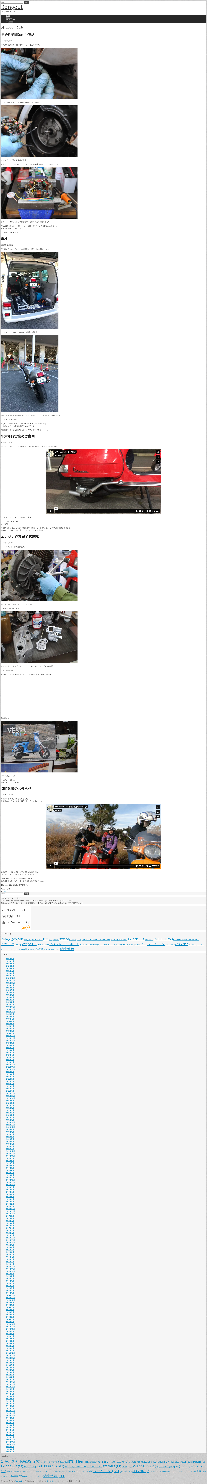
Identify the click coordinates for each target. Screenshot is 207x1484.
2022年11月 (10, 1067)
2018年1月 (10, 1206)
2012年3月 (10, 1374)
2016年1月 (10, 1264)
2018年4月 (10, 1199)
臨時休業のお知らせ (16, 788)
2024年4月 (10, 1026)
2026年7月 (10, 961)
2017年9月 (10, 1216)
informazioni (10, 20)
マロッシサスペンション (173, 1471)
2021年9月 (10, 1100)
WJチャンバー (43, 944)
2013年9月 (10, 1331)
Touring (17, 944)
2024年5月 (10, 1023)
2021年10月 (10, 1098)
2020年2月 (10, 1146)
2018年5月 (10, 1197)
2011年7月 (10, 1394)
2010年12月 (10, 1410)
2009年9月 (10, 1447)
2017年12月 (10, 1209)
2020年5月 (10, 1139)
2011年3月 (10, 1403)
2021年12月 (10, 1093)
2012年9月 (10, 1360)
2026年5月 (10, 966)
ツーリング (156, 943)
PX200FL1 (193, 939)
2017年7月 (10, 1221)
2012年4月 (10, 1372)
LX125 (84, 939)
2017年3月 (10, 1230)
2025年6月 (10, 992)
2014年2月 (10, 1319)
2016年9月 (10, 1245)
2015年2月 (10, 1290)
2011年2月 (10, 1406)
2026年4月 (10, 968)
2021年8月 (10, 1103)
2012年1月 (10, 1379)
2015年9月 (10, 1273)
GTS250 (64, 939)
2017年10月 (10, 1213)
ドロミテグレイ (170, 945)
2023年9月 (10, 1043)
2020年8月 (10, 1132)
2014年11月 (10, 1298)
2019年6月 (10, 1165)
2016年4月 (10, 1257)
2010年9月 (10, 1418)
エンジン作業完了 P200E (20, 536)
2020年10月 (10, 1127)
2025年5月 (10, 995)
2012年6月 (10, 1367)
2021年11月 (10, 1096)
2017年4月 (10, 1228)
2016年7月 (10, 1249)
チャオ (131, 945)
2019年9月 (10, 1158)
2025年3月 (10, 999)
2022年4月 (10, 1084)
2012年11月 (10, 1355)
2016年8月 (10, 1247)
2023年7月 (10, 1048)
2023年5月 (10, 1052)
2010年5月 (10, 1427)
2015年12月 (10, 1266)
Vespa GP (29, 944)
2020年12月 (10, 1122)
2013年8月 (10, 1334)
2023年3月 (10, 1057)
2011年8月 (10, 1391)
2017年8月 (10, 1218)
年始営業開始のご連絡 (18, 34)
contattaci (9, 22)
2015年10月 (10, 1271)
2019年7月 (10, 1163)
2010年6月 (10, 1425)
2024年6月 (10, 1021)
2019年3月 (10, 1173)
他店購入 (31, 949)
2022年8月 (10, 1074)
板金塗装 (39, 949)
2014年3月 (10, 1317)
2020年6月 (10, 1136)
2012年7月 (10, 1365)
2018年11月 (10, 1182)
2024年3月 (10, 1028)
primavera (122, 939)
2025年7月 (10, 990)
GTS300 (72, 939)
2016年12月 (10, 1237)
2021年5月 (10, 1110)
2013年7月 (10, 1336)
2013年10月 (10, 1329)
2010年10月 (10, 1415)
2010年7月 (10, 1423)
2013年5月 (10, 1341)
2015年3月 (10, 1288)
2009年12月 (10, 1439)
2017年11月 (10, 1211)
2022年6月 (10, 1079)
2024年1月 (10, 1033)
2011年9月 (10, 1389)
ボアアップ (192, 945)
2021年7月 (10, 1105)
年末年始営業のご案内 (18, 436)
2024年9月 (10, 1014)
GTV (79, 939)
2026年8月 (10, 959)
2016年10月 (10, 1242)
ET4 (50, 939)
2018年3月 (10, 1201)
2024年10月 (10, 1011)
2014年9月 (10, 1302)
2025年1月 (10, 1004)
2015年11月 (10, 1269)
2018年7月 (10, 1192)
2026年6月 (10, 963)
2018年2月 (10, 1204)
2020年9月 (10, 1129)
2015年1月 (10, 1293)
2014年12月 (10, 1295)
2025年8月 (10, 987)
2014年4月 (10, 1314)
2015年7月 (10, 1278)
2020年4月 (10, 1141)
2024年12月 (10, 1007)
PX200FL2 (7, 944)
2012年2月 (10, 1377)
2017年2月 (10, 1233)
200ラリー (28, 940)
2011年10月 (10, 1386)
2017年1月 (10, 1235)
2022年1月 (10, 1091)
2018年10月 (10, 1185)
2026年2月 (10, 973)
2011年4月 (10, 1401)
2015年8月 (10, 1276)
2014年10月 (10, 1300)
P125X (107, 939)
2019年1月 (10, 1177)
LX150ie (100, 939)
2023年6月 (10, 1050)
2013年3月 (10, 1346)
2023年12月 (10, 1035)
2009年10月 (10, 1444)
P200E (114, 939)
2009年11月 (10, 1442)
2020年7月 (10, 1134)
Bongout (12, 7)
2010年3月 (10, 1432)
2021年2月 (10, 1117)
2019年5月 (10, 1168)
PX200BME (183, 940)
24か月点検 (9, 939)
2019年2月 (10, 1175)
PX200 (176, 939)
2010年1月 (10, 1437)
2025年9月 (10, 985)
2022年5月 (10, 1081)
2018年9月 (10, 1187)
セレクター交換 (122, 944)
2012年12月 (10, 1353)
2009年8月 (10, 1449)
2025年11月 (10, 980)
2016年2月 (10, 1261)
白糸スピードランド (52, 949)
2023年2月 (10, 1060)
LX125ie (91, 939)
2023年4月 (10, 1055)
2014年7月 (10, 1307)
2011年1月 (10, 1408)
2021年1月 (10, 1120)
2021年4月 (10, 1112)
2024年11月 (10, 1009)
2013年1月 (10, 1350)
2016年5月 (10, 1254)
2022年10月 (10, 1069)
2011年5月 (10, 1398)
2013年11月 (10, 1326)
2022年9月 (10, 1072)
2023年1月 (10, 1062)
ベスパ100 (181, 944)
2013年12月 (10, 1324)
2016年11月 (10, 1240)
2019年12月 (10, 1151)
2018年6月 (10, 1194)
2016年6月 (10, 1252)
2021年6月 (10, 1108)
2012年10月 (10, 1358)
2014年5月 (10, 1312)
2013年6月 (10, 1338)
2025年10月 (10, 983)
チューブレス (140, 944)
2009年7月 (10, 1451)
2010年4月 (10, 1430)
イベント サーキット (64, 944)
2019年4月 (10, 1170)
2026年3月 (10, 971)
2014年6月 (10, 1310)
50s (20, 939)
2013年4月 (10, 1343)
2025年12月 (10, 978)
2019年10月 (10, 1156)
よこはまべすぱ (52, 1481)
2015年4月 (10, 1285)
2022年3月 (10, 1086)
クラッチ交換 (94, 944)
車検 (4, 239)
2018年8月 (10, 1189)
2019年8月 (10, 1160)
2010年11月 (10, 1413)
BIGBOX (39, 939)
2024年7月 (10, 1019)
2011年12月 (10, 1382)
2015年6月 (10, 1281)
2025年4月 (10, 997)
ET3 (46, 939)
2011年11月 (10, 1384)
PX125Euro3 (136, 939)
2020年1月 (10, 1148)
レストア (17, 949)
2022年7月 (10, 1076)
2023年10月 (10, 1040)
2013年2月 (10, 1348)
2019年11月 (10, 1153)
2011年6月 (10, 1396)
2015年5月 (10, 1283)
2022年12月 (10, 1064)
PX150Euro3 (163, 939)
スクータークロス (107, 944)
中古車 (24, 949)
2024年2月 (10, 1031)
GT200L (56, 940)
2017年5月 (10, 1225)
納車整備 (67, 949)
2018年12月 (10, 1180)
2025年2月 (10, 1002)
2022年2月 (10, 1088)
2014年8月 (10, 1305)
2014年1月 (10, 1322)
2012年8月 (10, 1362)
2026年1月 (10, 975)
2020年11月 (10, 1124)
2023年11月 (10, 1038)
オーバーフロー (84, 945)
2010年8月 (10, 1420)
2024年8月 (10, 1016)
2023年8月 (10, 1045)
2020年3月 (10, 1144)
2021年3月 (10, 1115)
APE (33, 940)
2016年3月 (10, 1259)
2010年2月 (10, 1435)
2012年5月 (10, 1370)
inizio (8, 16)
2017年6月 (10, 1223)
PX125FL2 (149, 939)
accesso (9, 18)
